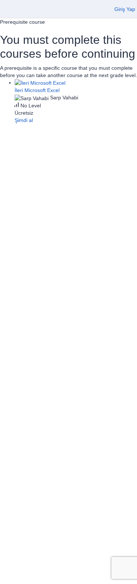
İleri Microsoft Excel (37, 90)
